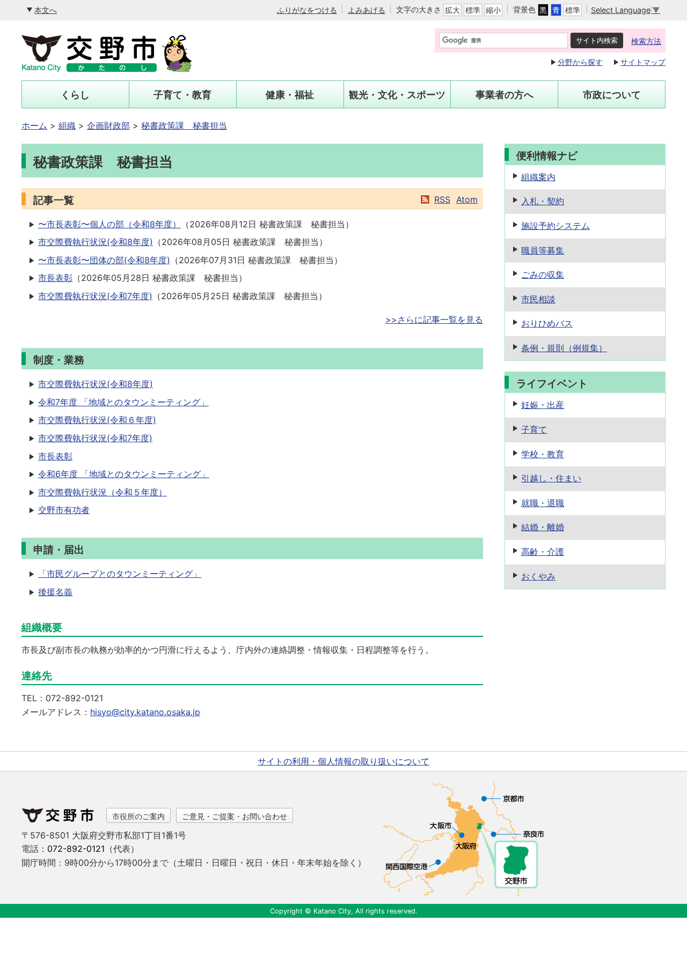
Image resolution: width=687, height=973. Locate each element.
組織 (67, 125)
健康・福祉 (290, 94)
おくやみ (538, 576)
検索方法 (646, 41)
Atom (467, 199)
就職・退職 (542, 502)
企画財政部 (108, 125)
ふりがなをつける (307, 9)
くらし (75, 94)
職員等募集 (542, 250)
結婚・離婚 (542, 527)
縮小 (493, 9)
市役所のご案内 (138, 816)
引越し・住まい (551, 478)
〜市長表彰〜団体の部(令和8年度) (104, 260)
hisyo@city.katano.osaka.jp (145, 712)
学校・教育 (542, 454)
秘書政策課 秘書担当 (184, 125)
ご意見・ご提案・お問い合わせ (234, 816)
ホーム (34, 125)
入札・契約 (542, 201)
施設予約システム (555, 225)
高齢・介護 (542, 551)
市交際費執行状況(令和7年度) (95, 296)
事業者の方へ (504, 94)
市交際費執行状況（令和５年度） (102, 492)
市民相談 (538, 299)
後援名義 (55, 591)
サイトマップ (643, 61)
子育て (534, 429)
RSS (442, 199)
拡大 (452, 9)
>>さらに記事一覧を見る (434, 319)
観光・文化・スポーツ (397, 94)
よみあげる (366, 9)
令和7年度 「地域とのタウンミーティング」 (123, 402)
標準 (472, 9)
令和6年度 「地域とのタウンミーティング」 (123, 474)
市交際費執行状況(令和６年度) (97, 419)
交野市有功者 (64, 509)
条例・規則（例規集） (564, 348)
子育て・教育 (182, 94)
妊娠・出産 (542, 404)
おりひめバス (547, 323)
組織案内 (538, 177)
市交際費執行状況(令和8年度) (95, 241)
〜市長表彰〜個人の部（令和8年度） (109, 224)
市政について (612, 94)
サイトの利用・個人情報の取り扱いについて (343, 761)
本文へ (45, 9)
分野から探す (580, 61)
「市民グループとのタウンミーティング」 (119, 573)
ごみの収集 (542, 274)
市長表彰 (55, 277)
